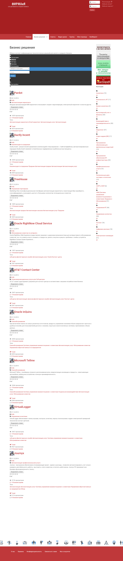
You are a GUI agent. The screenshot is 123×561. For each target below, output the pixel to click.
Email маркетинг (34, 122)
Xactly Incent (22, 134)
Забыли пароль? (107, 6)
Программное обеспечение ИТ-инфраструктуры (102, 158)
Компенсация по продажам (21, 144)
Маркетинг (100, 130)
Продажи (32, 166)
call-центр (13, 257)
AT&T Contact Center (27, 269)
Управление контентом (104, 214)
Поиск (13, 75)
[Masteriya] (103, 80)
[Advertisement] (58, 17)
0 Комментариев (17, 118)
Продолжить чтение (17, 107)
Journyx (19, 453)
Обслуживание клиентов (82, 345)
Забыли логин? (107, 4)
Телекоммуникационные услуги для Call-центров (28, 279)
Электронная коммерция (104, 235)
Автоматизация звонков (25, 299)
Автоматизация (61, 122)
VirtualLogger (22, 406)
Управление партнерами (20, 189)
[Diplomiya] (103, 64)
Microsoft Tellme (24, 360)
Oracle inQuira (23, 311)
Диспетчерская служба (24, 257)
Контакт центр (57, 257)
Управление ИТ (101, 207)
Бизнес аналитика (102, 106)
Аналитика (99, 93)
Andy (12, 100)
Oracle (50, 257)
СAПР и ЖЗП (100, 186)
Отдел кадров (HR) (102, 136)
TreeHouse (20, 179)
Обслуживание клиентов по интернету (24, 233)
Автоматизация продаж (43, 166)
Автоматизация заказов (34, 210)
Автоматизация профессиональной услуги (26, 463)
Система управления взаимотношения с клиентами (40, 345)
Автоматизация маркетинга (21, 102)
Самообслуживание (18, 321)
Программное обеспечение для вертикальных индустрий (104, 145)
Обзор (23, 489)
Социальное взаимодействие (68, 392)
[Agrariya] (103, 48)
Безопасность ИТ (102, 99)
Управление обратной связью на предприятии (25, 347)
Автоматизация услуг (48, 122)
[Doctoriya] (103, 72)
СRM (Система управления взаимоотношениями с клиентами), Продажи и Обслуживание (104, 197)
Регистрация (106, 2)
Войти (92, 10)
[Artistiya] (103, 56)
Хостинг (99, 223)
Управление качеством (19, 416)
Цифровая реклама (102, 229)
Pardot (18, 92)
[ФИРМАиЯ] (18, 5)
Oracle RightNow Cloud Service (33, 223)
